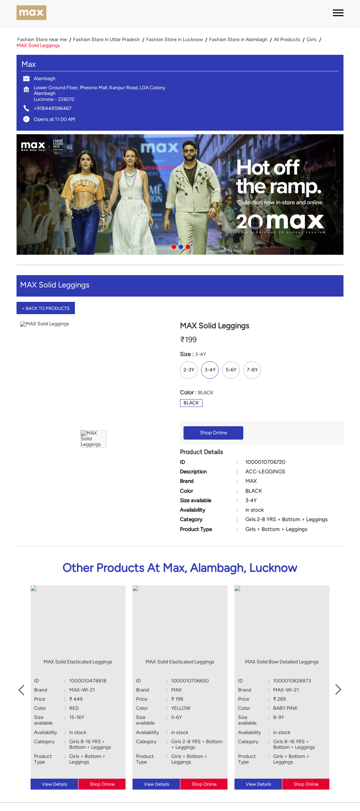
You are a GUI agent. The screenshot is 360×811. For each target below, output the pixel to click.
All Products (287, 40)
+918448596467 (53, 108)
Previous (21, 689)
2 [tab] (180, 246)
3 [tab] (187, 246)
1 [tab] (173, 246)
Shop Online (213, 433)
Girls (312, 40)
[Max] (31, 13)
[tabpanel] (180, 194)
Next (338, 689)
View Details (54, 784)
